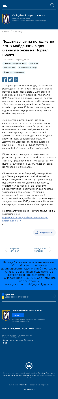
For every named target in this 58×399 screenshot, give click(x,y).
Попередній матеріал (13, 250)
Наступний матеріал (40, 250)
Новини (17, 32)
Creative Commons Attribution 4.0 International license (29, 374)
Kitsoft (23, 385)
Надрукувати (46, 232)
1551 (4, 342)
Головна (5, 32)
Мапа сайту (29, 389)
